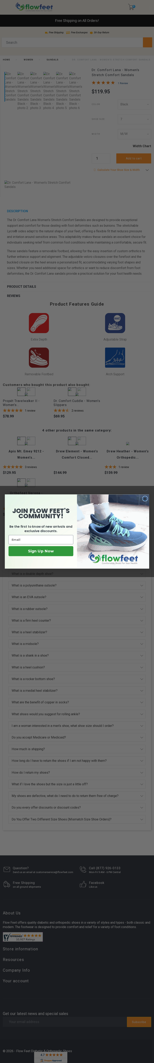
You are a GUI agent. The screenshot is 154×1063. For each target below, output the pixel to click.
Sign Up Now (41, 551)
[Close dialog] (145, 498)
